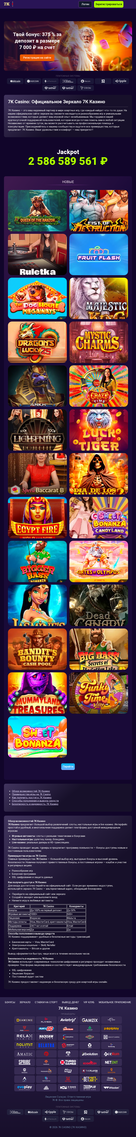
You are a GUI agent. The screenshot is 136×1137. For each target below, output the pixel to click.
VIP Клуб (89, 1002)
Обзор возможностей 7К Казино (31, 791)
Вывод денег (70, 1002)
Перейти (68, 766)
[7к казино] (11, 4)
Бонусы (10, 1002)
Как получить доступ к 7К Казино (32, 797)
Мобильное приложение (115, 1002)
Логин (85, 4)
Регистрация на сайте (37, 57)
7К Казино (68, 1008)
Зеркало (25, 1002)
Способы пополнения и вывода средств (35, 800)
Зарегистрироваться (108, 4)
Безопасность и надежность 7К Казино (35, 804)
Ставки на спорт (46, 1002)
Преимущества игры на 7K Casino (31, 794)
